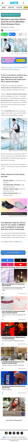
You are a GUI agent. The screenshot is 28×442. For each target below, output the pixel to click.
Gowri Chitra (7, 30)
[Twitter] (10, 432)
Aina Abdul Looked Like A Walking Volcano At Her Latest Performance (13, 338)
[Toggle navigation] (2, 3)
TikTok (15, 67)
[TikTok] (18, 432)
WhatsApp (22, 67)
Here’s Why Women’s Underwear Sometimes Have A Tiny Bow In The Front (13, 312)
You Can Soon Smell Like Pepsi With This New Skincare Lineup (13, 387)
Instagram (10, 67)
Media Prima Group (23, 437)
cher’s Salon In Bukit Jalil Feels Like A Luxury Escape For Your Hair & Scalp (13, 362)
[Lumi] (21, 432)
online (20, 241)
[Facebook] (6, 432)
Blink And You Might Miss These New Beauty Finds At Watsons (13, 284)
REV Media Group (14, 437)
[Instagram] (14, 432)
